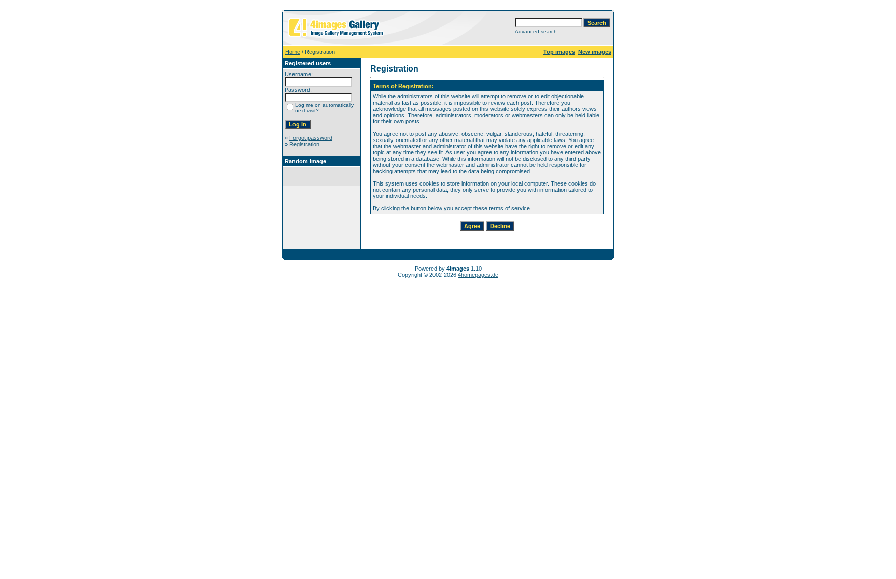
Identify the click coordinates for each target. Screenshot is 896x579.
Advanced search (536, 31)
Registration (304, 144)
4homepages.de (478, 275)
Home (292, 52)
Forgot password (310, 138)
